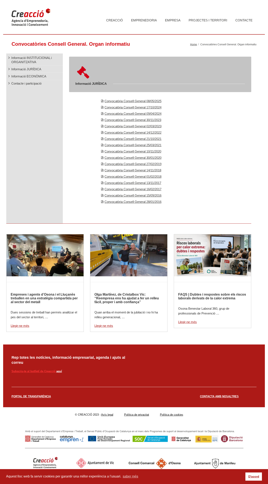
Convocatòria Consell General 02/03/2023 (132, 126)
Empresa (172, 20)
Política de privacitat (136, 414)
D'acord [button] (253, 476)
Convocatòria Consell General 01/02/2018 (132, 176)
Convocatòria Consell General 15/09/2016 (132, 195)
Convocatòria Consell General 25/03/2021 (132, 145)
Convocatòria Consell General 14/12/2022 (132, 132)
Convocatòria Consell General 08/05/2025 (132, 101)
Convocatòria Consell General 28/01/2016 (132, 202)
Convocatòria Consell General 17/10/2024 (132, 107)
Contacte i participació (26, 83)
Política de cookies (171, 414)
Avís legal (107, 414)
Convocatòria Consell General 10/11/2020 (132, 151)
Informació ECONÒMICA (28, 76)
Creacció (114, 20)
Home (193, 44)
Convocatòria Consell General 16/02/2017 (132, 189)
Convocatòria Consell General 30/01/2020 (132, 157)
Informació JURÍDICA (26, 69)
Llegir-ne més (20, 325)
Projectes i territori (208, 20)
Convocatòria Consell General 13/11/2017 (132, 183)
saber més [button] (130, 476)
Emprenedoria (144, 20)
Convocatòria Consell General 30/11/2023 (132, 120)
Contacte (244, 20)
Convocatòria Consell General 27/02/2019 (132, 164)
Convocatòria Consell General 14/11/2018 (132, 170)
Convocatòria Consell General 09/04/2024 (132, 113)
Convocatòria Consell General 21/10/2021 (132, 139)
